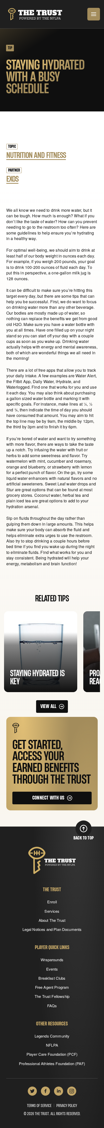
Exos (12, 179)
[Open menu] (93, 14)
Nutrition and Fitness (36, 155)
